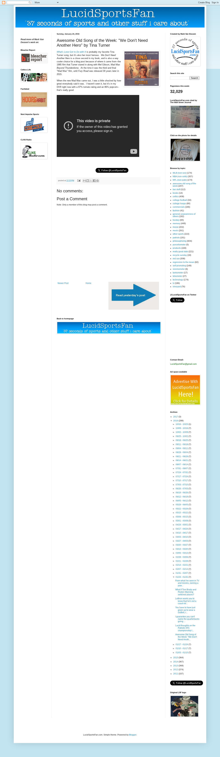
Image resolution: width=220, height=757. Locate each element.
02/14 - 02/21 (182, 565)
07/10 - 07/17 (182, 480)
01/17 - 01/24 (182, 644)
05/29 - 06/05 (182, 504)
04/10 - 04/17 (182, 533)
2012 (176, 669)
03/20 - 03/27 (182, 545)
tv (173, 283)
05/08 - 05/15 (182, 517)
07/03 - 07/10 (182, 484)
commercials (179, 207)
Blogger (132, 735)
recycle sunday (180, 255)
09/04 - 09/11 (182, 448)
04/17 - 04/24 (182, 529)
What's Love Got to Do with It (71, 52)
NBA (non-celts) (180, 176)
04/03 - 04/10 (182, 537)
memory (176, 223)
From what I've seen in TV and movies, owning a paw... (187, 583)
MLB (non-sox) (179, 173)
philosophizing (179, 241)
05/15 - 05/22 (182, 512)
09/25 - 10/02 (182, 436)
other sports (178, 234)
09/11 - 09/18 (182, 444)
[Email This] (84, 180)
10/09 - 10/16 (182, 428)
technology (178, 280)
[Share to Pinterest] (97, 180)
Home (88, 283)
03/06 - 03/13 (182, 553)
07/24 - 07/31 (182, 472)
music (175, 230)
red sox (176, 258)
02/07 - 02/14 (182, 569)
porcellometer (179, 244)
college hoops (179, 203)
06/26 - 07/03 (182, 488)
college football (180, 200)
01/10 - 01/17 (182, 648)
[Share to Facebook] (94, 180)
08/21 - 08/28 (182, 456)
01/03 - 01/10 (182, 652)
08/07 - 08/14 (182, 464)
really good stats (180, 251)
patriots (176, 237)
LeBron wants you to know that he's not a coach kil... (185, 601)
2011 (176, 674)
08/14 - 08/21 (182, 460)
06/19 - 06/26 (182, 492)
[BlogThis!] (87, 180)
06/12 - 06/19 (182, 496)
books (175, 193)
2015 (176, 657)
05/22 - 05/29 (182, 509)
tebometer (177, 276)
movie (175, 227)
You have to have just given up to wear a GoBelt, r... (185, 610)
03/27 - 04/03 (182, 541)
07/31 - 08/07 (182, 468)
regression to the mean (183, 262)
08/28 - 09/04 (182, 452)
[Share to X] (91, 180)
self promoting (179, 265)
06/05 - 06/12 (182, 500)
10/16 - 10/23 (182, 424)
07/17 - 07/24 (182, 476)
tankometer (178, 272)
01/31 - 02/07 (182, 573)
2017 (176, 416)
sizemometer (179, 269)
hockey (176, 220)
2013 (176, 665)
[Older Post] (134, 309)
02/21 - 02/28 (182, 561)
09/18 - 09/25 (182, 440)
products (177, 248)
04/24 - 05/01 (182, 525)
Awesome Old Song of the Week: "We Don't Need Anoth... (186, 637)
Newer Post (63, 283)
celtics (176, 196)
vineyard (177, 286)
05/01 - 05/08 (182, 521)
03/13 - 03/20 (182, 549)
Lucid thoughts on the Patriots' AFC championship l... (185, 628)
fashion (176, 210)
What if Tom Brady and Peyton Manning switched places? (185, 592)
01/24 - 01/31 (182, 577)
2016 (176, 420)
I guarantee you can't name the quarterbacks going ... (187, 619)
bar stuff (176, 189)
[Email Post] (78, 180)
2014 (176, 661)
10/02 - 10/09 (182, 432)
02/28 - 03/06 (182, 557)
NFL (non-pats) (180, 180)
